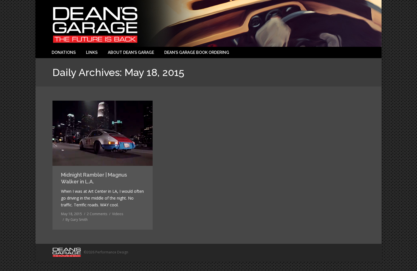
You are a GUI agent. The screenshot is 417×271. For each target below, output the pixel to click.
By (77, 219)
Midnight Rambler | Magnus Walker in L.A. (94, 178)
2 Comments (97, 213)
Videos (117, 213)
